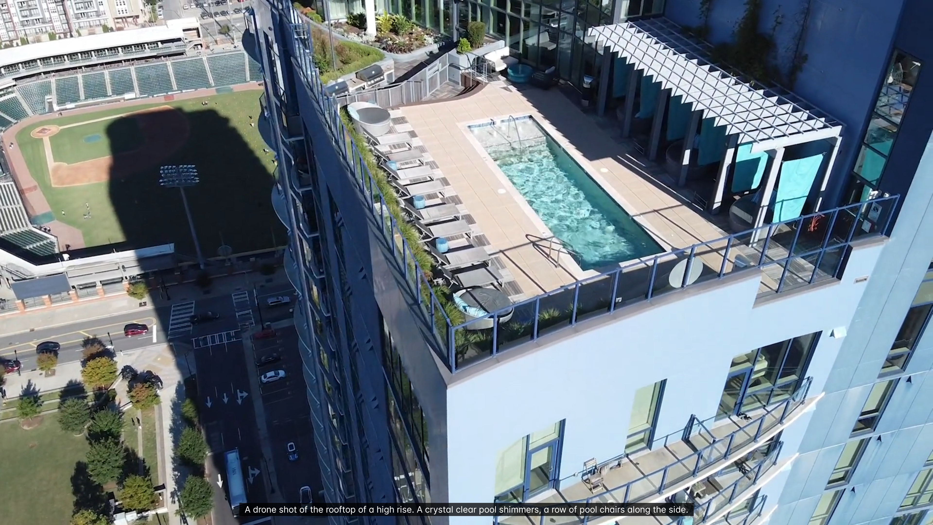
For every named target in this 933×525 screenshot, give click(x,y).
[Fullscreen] (926, 519)
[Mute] (901, 519)
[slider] (448, 519)
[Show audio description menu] (888, 519)
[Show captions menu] (876, 519)
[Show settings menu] (914, 519)
